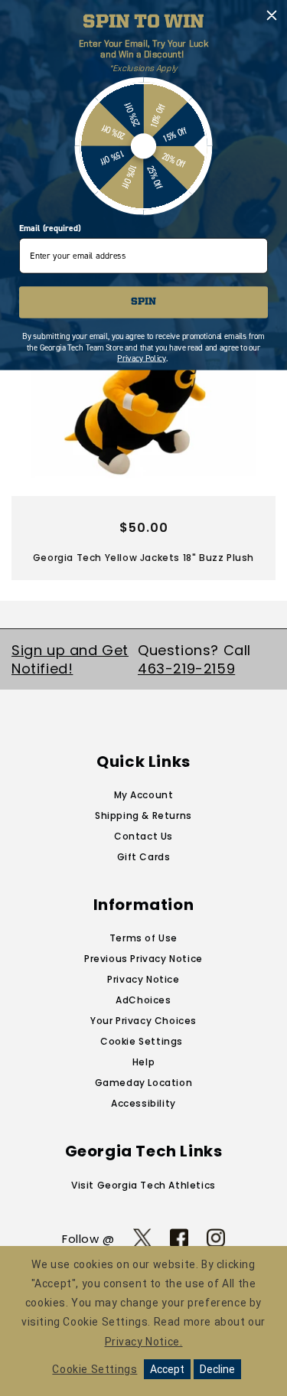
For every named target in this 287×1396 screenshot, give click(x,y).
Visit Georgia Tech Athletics (143, 1185)
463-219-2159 (186, 668)
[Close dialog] (272, 15)
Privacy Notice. (144, 1342)
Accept (167, 1369)
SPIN (143, 302)
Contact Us (143, 836)
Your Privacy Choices (143, 1020)
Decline (217, 1369)
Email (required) (49, 228)
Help (143, 1061)
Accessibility (143, 1103)
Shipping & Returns (143, 815)
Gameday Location (144, 1082)
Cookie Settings (141, 1041)
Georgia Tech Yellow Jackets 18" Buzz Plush (143, 558)
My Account (144, 794)
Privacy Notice (143, 979)
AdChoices (143, 999)
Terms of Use (143, 937)
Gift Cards (144, 856)
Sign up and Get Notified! (70, 659)
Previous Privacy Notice (143, 958)
